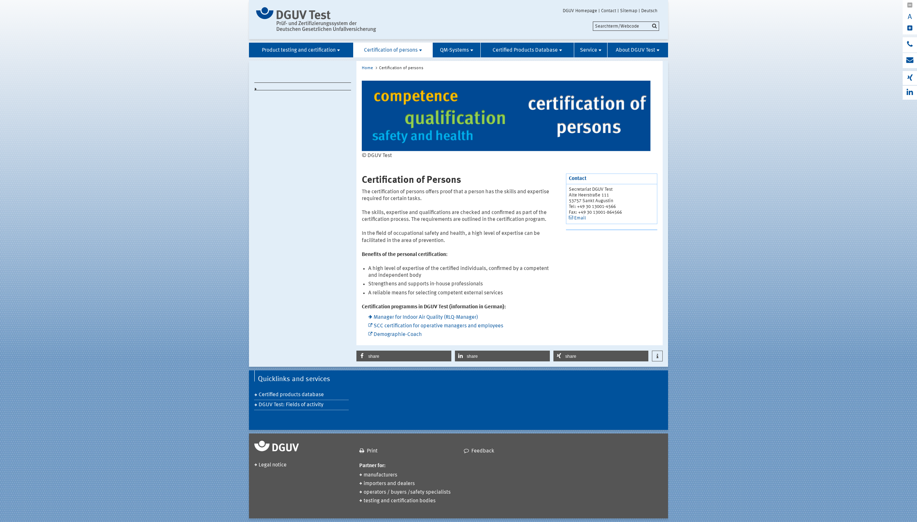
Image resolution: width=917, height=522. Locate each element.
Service (588, 50)
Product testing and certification (299, 50)
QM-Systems (454, 50)
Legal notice (273, 465)
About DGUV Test (635, 50)
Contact (608, 11)
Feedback (482, 451)
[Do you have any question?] (910, 44)
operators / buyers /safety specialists (407, 492)
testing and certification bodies (400, 501)
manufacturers (380, 475)
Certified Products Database (525, 50)
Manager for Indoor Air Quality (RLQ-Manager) (426, 317)
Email (580, 218)
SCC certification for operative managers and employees (438, 326)
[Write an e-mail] (910, 60)
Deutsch (649, 11)
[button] (403, 356)
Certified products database (291, 395)
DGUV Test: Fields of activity (291, 405)
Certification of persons (391, 50)
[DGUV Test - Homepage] (316, 19)
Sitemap (628, 11)
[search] (626, 26)
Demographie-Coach (398, 334)
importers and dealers (389, 484)
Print (372, 451)
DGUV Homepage (580, 11)
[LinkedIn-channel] (910, 93)
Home (367, 68)
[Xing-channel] (910, 78)
